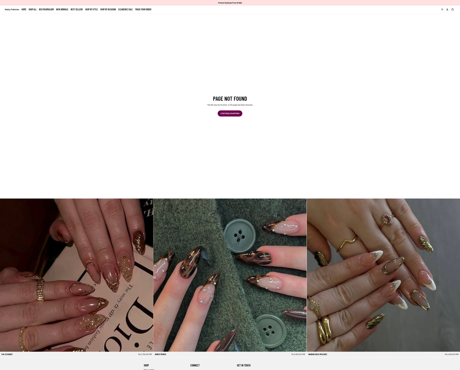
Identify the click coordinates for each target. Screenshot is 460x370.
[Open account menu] (447, 9)
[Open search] (442, 9)
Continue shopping (230, 113)
